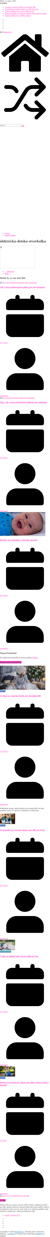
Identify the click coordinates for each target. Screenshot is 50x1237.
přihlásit (35, 658)
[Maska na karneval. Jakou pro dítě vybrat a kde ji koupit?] (7, 1076)
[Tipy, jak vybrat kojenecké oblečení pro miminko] (17, 398)
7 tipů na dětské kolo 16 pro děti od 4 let (19, 11)
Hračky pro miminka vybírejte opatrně (18, 540)
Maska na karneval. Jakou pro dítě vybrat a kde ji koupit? (26, 13)
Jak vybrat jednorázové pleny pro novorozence (22, 287)
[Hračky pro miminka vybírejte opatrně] (22, 535)
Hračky (7, 233)
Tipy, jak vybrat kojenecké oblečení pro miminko (23, 402)
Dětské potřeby (10, 235)
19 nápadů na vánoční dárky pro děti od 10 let (21, 9)
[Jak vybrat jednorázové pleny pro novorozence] (18, 283)
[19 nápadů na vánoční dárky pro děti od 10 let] (7, 823)
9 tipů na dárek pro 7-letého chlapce (18, 16)
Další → (8, 274)
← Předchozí (9, 271)
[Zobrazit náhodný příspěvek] (25, 123)
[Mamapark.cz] (25, 72)
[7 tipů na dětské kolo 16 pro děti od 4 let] (7, 950)
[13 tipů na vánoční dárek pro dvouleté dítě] (22, 689)
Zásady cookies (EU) (12, 1215)
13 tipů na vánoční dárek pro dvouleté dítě (20, 7)
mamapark (4, 396)
